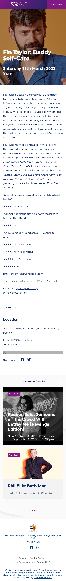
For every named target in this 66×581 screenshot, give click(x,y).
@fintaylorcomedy (27, 288)
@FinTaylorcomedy (23, 281)
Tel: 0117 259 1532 (13, 344)
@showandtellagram (15, 292)
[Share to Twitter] (29, 360)
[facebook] (30, 548)
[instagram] (36, 548)
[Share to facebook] (22, 360)
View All (33, 510)
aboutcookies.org (43, 577)
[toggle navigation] (4, 4)
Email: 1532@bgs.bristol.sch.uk (20, 340)
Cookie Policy (37, 558)
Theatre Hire (56, 4)
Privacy (22, 558)
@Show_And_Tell (47, 281)
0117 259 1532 (33, 542)
